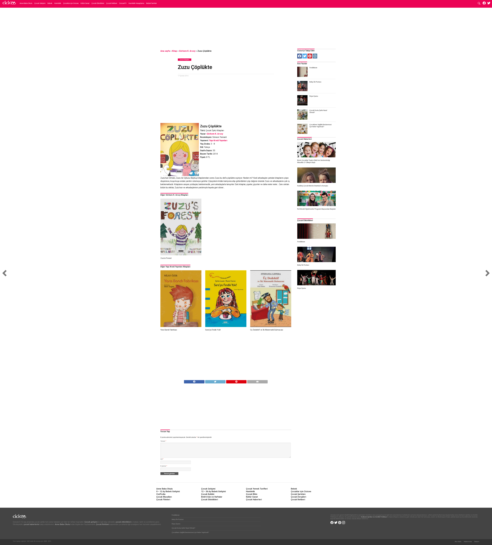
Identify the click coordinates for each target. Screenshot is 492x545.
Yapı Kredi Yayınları (218, 140)
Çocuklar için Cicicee (71, 3)
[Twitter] (304, 56)
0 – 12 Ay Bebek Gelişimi (168, 491)
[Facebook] (299, 56)
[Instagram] (315, 56)
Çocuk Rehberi (111, 3)
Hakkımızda (468, 541)
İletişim (476, 541)
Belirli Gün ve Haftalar (211, 497)
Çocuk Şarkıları (298, 494)
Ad (161, 459)
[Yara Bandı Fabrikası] (180, 326)
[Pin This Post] (236, 381)
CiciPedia (160, 494)
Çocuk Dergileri (298, 497)
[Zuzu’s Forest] (180, 254)
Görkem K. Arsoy (187, 51)
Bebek (50, 3)
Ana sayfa (165, 51)
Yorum (163, 441)
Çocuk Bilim (251, 494)
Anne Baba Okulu (26, 3)
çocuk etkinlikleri (123, 522)
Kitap (174, 51)
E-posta (163, 466)
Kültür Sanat (85, 3)
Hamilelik (57, 3)
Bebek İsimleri (151, 3)
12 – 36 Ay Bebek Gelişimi (213, 491)
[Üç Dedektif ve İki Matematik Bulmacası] (270, 326)
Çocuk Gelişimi (39, 3)
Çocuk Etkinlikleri (97, 3)
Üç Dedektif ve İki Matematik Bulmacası (266, 330)
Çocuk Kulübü (207, 494)
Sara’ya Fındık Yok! (213, 330)
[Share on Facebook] (194, 381)
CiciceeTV (122, 3)
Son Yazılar (302, 64)
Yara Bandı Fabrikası (168, 330)
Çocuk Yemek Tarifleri (257, 489)
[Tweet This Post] (215, 381)
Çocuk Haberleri (304, 139)
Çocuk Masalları (164, 497)
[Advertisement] (246, 28)
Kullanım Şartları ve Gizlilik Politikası (374, 517)
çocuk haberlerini (31, 524)
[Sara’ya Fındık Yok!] (225, 326)
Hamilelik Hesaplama (136, 3)
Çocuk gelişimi (91, 522)
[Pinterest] (310, 56)
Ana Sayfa (458, 541)
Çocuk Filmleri (163, 499)
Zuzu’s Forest (166, 258)
